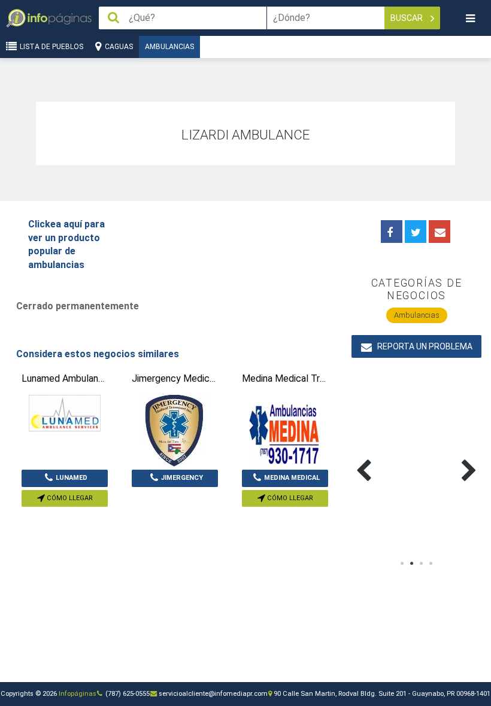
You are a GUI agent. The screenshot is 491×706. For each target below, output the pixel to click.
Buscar (407, 18)
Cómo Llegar (69, 498)
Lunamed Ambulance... (64, 480)
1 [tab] (402, 564)
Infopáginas (77, 694)
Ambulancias (169, 46)
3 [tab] (422, 564)
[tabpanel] (383, 456)
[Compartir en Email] (439, 231)
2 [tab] (412, 564)
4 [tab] (431, 564)
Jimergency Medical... (180, 480)
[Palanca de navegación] (470, 18)
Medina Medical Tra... (292, 480)
